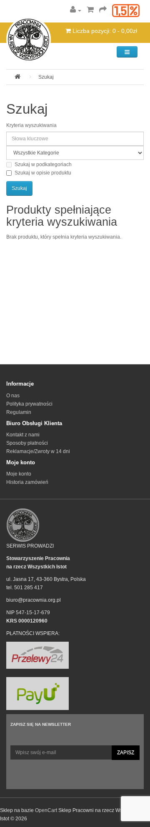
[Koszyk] (90, 10)
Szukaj (46, 77)
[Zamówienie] (103, 10)
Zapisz (125, 752)
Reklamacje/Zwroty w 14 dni (38, 451)
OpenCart (46, 810)
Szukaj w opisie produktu (43, 173)
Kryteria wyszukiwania (31, 125)
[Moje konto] (75, 10)
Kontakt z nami (23, 435)
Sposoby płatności (27, 443)
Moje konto (18, 474)
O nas (13, 396)
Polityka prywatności (29, 404)
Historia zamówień (27, 482)
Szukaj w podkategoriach (43, 164)
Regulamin (18, 412)
